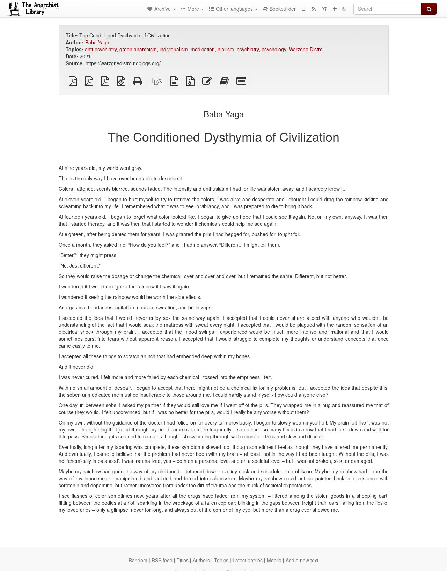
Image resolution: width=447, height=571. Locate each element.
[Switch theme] (344, 8)
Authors (201, 560)
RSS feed (162, 560)
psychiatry (248, 49)
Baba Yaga (97, 42)
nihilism (226, 49)
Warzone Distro (306, 49)
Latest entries (248, 560)
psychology (274, 49)
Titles (183, 560)
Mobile (274, 560)
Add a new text (302, 560)
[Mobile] (303, 8)
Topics (221, 560)
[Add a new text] (334, 8)
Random (138, 560)
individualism (174, 49)
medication (203, 49)
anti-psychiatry (101, 49)
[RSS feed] (313, 8)
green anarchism (138, 49)
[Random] (324, 8)
